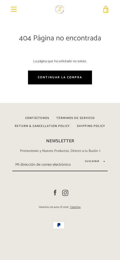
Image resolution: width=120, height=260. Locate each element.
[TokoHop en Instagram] (65, 193)
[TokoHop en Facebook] (55, 193)
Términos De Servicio (75, 118)
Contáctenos (37, 118)
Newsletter (60, 141)
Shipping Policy (91, 126)
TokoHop (75, 207)
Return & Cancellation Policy (42, 126)
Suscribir (92, 161)
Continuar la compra (60, 77)
